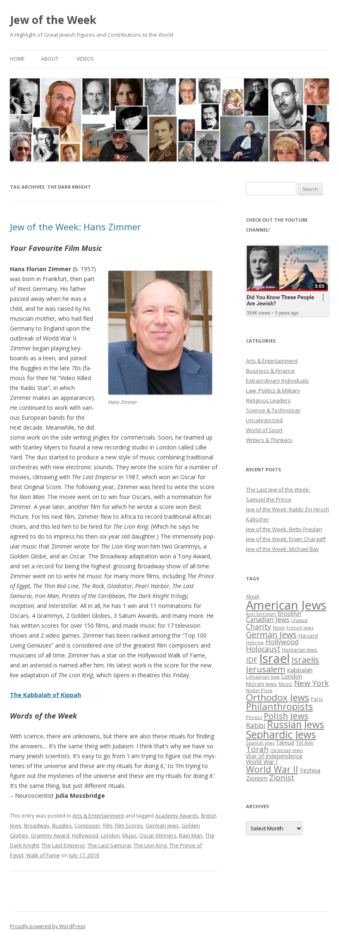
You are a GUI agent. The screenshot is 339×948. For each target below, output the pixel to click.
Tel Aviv (304, 742)
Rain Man (191, 835)
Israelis (305, 659)
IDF (252, 660)
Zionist (281, 777)
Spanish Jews (260, 743)
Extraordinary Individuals (277, 380)
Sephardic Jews (281, 734)
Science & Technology (273, 410)
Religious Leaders (268, 400)
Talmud (285, 742)
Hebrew (255, 642)
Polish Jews (286, 715)
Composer (87, 825)
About (49, 58)
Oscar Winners (158, 835)
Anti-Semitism (261, 614)
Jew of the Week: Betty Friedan (284, 529)
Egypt (279, 627)
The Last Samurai (109, 845)
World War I (261, 762)
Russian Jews (295, 724)
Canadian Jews (267, 619)
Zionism (256, 778)
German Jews (162, 825)
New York (311, 683)
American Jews (286, 605)
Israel (274, 658)
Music (129, 835)
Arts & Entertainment (98, 815)
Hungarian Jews (300, 649)
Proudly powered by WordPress (47, 926)
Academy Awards (176, 815)
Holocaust (263, 649)
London (110, 835)
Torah (257, 749)
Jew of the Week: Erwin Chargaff (286, 539)
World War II (272, 769)
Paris (317, 698)
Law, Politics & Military (273, 390)
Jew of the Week (53, 19)
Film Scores (129, 825)
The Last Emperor (63, 845)
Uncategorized (264, 420)
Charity (258, 626)
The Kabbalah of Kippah (45, 695)
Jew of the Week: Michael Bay (282, 549)
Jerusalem (265, 669)
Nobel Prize (259, 690)
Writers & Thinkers (269, 440)
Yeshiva (310, 770)
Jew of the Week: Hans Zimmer (75, 226)
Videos (84, 58)
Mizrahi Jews (261, 684)
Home (17, 58)
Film (107, 825)
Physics (254, 717)
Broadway (37, 825)
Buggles (62, 825)
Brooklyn (289, 613)
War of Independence (274, 756)
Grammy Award (50, 835)
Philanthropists (279, 706)
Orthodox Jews (277, 697)
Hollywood (85, 835)
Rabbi (255, 725)
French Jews (299, 627)
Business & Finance (270, 370)
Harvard (308, 635)
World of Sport (264, 430)
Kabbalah (300, 670)
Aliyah (253, 596)
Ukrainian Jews (286, 750)
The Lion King (150, 845)
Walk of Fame (43, 855)
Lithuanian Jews (262, 677)
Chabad (299, 620)
